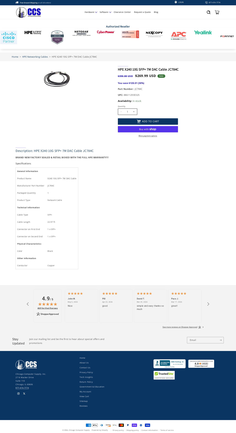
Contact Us (85, 367)
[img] (47, 304)
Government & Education (92, 386)
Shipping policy (132, 430)
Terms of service (167, 430)
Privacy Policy (86, 372)
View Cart (84, 396)
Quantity (122, 106)
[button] (90, 12)
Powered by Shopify (100, 430)
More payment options (148, 136)
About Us (84, 362)
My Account (85, 391)
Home (82, 358)
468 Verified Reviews (47, 308)
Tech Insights (86, 377)
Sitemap (84, 401)
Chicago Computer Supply (79, 430)
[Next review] (208, 304)
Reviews (84, 405)
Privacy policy (118, 430)
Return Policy (86, 381)
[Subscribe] (221, 340)
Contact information (149, 430)
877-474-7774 (22, 387)
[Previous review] (28, 304)
